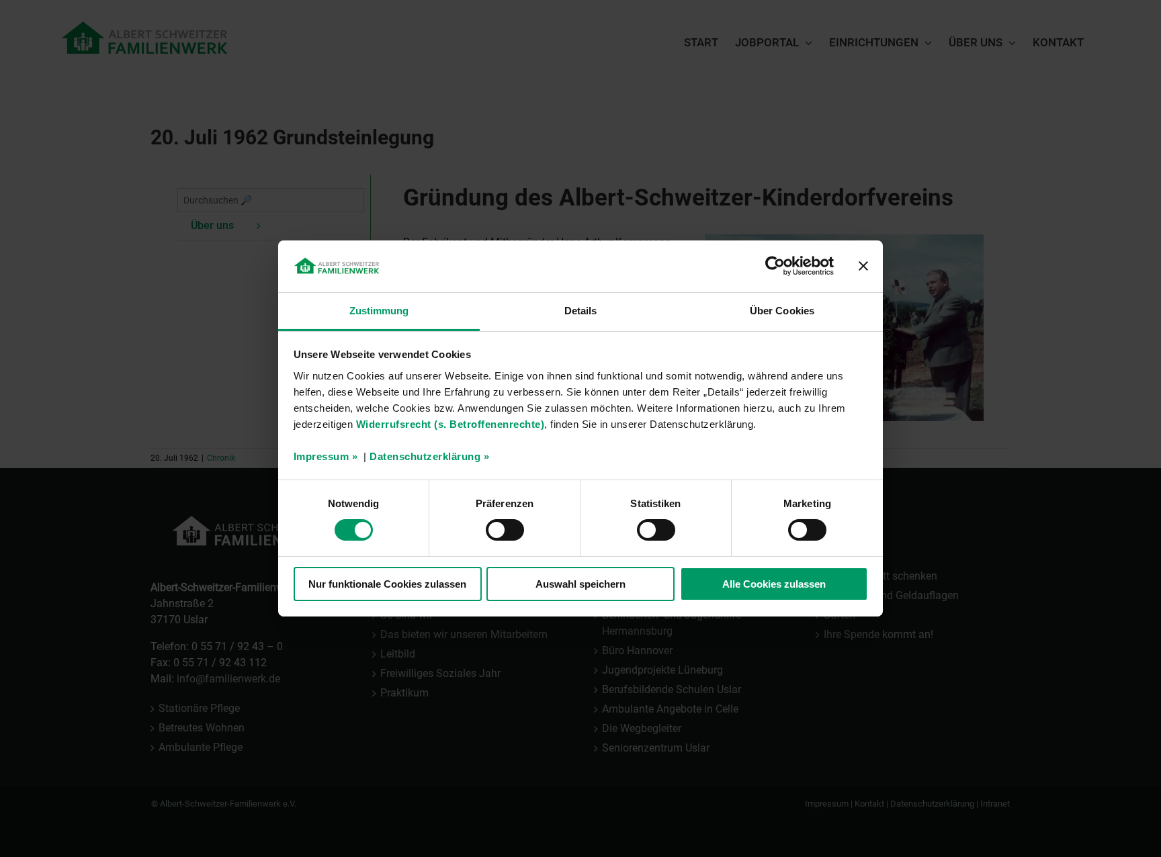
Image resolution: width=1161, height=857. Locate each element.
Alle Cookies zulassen (774, 584)
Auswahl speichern (580, 584)
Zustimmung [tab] (379, 310)
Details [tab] (580, 310)
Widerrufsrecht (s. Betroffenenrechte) (450, 424)
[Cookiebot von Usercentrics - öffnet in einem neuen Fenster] (775, 266)
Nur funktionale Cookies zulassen (387, 584)
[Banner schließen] (863, 266)
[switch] (505, 530)
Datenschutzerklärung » (429, 456)
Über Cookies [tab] (782, 310)
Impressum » (326, 456)
